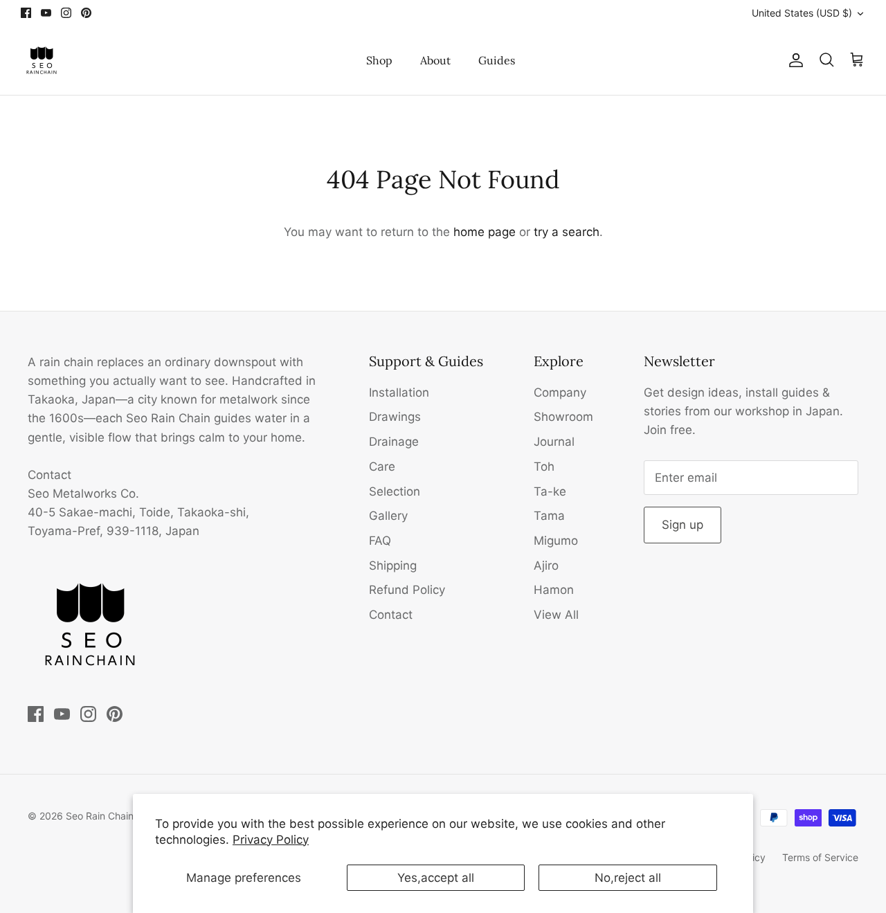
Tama (549, 516)
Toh (544, 466)
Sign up (682, 525)
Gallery (388, 516)
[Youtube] (46, 13)
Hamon (554, 590)
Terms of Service (820, 857)
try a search (566, 232)
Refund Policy (407, 590)
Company (560, 392)
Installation (399, 392)
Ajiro (546, 565)
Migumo (556, 541)
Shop (379, 60)
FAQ (380, 541)
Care (382, 466)
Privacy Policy (271, 840)
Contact (391, 615)
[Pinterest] (86, 13)
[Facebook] (26, 13)
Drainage (394, 442)
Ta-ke (550, 491)
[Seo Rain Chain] (41, 60)
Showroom (563, 417)
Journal (554, 442)
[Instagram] (66, 13)
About (435, 60)
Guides (496, 60)
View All (556, 615)
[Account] (793, 60)
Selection (394, 491)
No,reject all (628, 878)
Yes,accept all (435, 878)
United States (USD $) (802, 13)
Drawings (395, 417)
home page (484, 232)
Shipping (393, 565)
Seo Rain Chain (100, 816)
